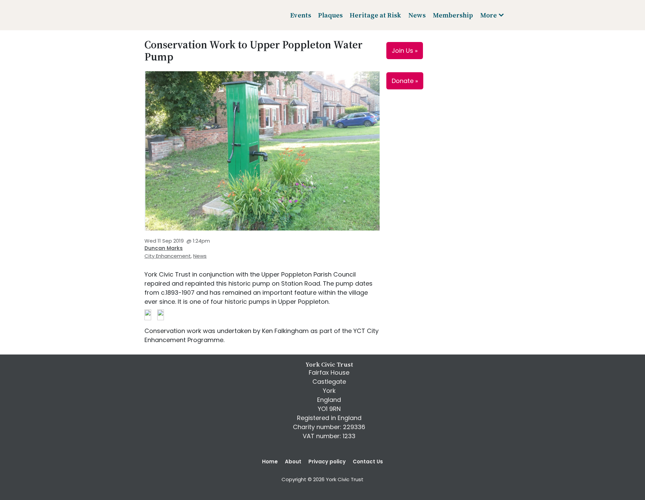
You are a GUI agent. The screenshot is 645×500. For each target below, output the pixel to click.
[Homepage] (169, 15)
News (200, 255)
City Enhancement (167, 255)
